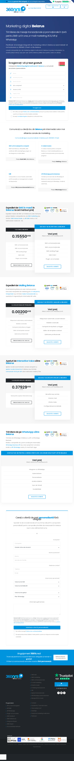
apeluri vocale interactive (14, 369)
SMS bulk (33, 674)
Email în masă (35, 685)
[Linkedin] (64, 693)
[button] (27, 5)
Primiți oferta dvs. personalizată (52, 236)
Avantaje (34, 711)
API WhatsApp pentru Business (50, 174)
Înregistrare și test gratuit (21, 265)
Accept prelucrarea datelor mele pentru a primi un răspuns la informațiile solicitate (37, 636)
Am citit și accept (29, 631)
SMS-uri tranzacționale (38, 680)
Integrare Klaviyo (12, 721)
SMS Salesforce (11, 718)
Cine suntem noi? (36, 708)
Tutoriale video (43, 705)
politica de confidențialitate (16, 104)
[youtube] (61, 693)
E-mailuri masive (46, 146)
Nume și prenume (54, 552)
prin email (21, 314)
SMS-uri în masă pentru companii (19, 146)
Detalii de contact (54, 565)
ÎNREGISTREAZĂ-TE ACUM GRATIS (61, 657)
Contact (33, 703)
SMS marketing (33, 216)
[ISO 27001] (12, 739)
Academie (34, 705)
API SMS (27, 218)
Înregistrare (37, 108)
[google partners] (42, 739)
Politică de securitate (49, 744)
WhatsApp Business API (13, 445)
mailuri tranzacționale (29, 294)
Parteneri (34, 716)
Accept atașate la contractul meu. (28, 116)
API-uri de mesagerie (13, 705)
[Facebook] (58, 693)
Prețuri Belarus (22, 187)
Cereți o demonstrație (53, 5)
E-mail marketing (36, 682)
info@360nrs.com (62, 685)
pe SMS (21, 238)
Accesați (64, 5)
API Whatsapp (11, 711)
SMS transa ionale (16, 218)
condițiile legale (22, 116)
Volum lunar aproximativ (52, 578)
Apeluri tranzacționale (37, 693)
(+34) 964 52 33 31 (35, 8)
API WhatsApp (15, 447)
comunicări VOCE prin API (14, 371)
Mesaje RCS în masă (37, 698)
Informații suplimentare (37, 602)
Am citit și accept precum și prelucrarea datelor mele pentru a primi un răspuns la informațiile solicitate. (39, 113)
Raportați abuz (37, 746)
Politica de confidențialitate (31, 111)
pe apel (21, 389)
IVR (10, 174)
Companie (56, 539)
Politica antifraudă (61, 744)
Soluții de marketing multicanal (40, 713)
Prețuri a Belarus (59, 161)
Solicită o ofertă (52, 266)
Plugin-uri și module (13, 713)
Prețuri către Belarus (25, 159)
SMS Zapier (10, 724)
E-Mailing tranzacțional (38, 687)
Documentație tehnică (13, 726)
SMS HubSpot (11, 716)
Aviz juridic (41, 744)
